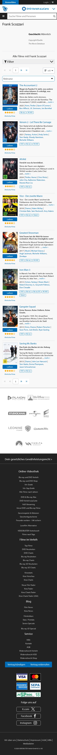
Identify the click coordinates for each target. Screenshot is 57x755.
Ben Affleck (24, 108)
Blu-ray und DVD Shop (28, 481)
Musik (27, 250)
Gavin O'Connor (43, 105)
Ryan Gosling (44, 329)
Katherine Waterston (36, 180)
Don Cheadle (24, 287)
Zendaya (22, 256)
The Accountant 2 (28, 85)
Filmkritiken (28, 616)
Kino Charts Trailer (28, 592)
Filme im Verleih (29, 539)
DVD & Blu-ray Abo (28, 497)
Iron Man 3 (24, 269)
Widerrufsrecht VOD (28, 654)
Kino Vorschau (28, 576)
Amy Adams (49, 211)
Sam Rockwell (37, 211)
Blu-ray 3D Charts (28, 567)
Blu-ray (23, 112)
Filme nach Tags (28, 534)
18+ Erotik (28, 484)
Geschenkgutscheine (28, 516)
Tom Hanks (23, 364)
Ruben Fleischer (43, 327)
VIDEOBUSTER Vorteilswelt (28, 530)
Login (46, 2)
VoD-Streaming (28, 504)
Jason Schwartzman (27, 367)
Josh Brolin (33, 329)
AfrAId (22, 159)
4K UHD (30, 112)
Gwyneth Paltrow (42, 284)
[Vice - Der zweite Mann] (10, 205)
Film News (28, 607)
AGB (28, 647)
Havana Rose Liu (26, 182)
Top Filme (29, 545)
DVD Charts (28, 553)
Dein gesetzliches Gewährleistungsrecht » (28, 459)
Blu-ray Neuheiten (28, 556)
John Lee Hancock (39, 361)
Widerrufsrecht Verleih (28, 651)
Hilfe (28, 640)
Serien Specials (28, 623)
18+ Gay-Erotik (28, 488)
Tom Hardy (23, 137)
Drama (28, 208)
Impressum (35, 740)
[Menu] (3, 16)
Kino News (28, 611)
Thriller (33, 105)
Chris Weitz (42, 177)
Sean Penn (23, 329)
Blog (28, 601)
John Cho (23, 180)
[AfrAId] (10, 168)
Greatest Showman (29, 232)
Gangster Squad (27, 306)
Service (28, 634)
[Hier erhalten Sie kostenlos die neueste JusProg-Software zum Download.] (28, 694)
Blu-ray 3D (36, 292)
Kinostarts (29, 572)
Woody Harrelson (36, 137)
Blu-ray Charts (28, 560)
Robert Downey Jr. (27, 284)
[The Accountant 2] (10, 94)
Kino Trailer (28, 588)
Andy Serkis (43, 134)
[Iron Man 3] (10, 279)
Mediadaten (28, 743)
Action (34, 134)
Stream (35, 215)
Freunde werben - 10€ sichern (28, 520)
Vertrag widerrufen (39, 664)
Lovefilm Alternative (28, 525)
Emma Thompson (36, 364)
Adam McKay (37, 208)
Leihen (10, 108)
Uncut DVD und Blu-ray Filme (28, 508)
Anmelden (10, 2)
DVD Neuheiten (28, 549)
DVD (22, 144)
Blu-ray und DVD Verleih (28, 477)
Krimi (27, 105)
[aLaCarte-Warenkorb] (52, 2)
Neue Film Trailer (28, 585)
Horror (33, 177)
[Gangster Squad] (10, 316)
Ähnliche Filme (10, 116)
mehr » (51, 102)
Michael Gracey (37, 250)
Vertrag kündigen (16, 664)
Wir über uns (10, 740)
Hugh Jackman (25, 253)
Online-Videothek (29, 471)
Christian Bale (25, 211)
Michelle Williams (26, 140)
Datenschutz (23, 740)
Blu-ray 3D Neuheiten (28, 564)
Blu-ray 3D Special (28, 628)
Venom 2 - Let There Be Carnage (35, 122)
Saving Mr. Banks (27, 343)
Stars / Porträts (28, 619)
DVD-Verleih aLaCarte (38, 8)
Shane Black (43, 282)
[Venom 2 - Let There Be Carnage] (10, 131)
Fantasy (28, 134)
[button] (49, 70)
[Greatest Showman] (10, 242)
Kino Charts (28, 580)
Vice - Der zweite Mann (31, 195)
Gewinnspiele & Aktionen (28, 513)
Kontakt (28, 643)
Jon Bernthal (46, 108)
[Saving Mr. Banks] (10, 353)
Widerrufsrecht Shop (28, 658)
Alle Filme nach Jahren (28, 492)
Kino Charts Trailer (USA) (28, 596)
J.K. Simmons (35, 108)
